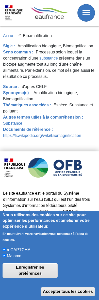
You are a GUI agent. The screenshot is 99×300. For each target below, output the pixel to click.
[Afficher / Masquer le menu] (86, 13)
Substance (12, 123)
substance (48, 58)
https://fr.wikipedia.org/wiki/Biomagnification (42, 135)
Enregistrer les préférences (30, 270)
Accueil (9, 36)
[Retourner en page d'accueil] (49, 13)
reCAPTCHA (18, 250)
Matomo (14, 256)
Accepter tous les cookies (68, 291)
